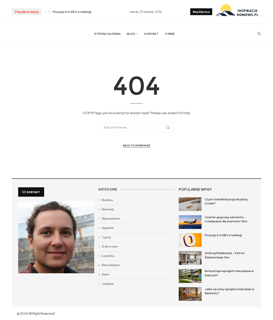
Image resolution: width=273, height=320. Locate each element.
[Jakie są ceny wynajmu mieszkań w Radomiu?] (190, 294)
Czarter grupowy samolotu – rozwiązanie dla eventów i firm (226, 219)
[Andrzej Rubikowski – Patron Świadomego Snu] (190, 258)
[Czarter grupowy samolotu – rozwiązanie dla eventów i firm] (190, 222)
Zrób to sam (110, 246)
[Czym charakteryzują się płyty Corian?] (190, 204)
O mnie (170, 34)
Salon (105, 274)
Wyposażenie (111, 218)
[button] (45, 11)
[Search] (259, 34)
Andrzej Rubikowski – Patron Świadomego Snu (225, 255)
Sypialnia (108, 228)
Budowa (107, 200)
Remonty (108, 209)
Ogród (106, 237)
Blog (131, 34)
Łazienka (108, 256)
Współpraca (201, 12)
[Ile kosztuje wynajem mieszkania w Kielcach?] (190, 276)
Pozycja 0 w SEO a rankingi (72, 12)
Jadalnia (108, 284)
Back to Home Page (136, 145)
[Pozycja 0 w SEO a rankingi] (190, 240)
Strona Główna (107, 34)
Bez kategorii (111, 265)
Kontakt (151, 34)
